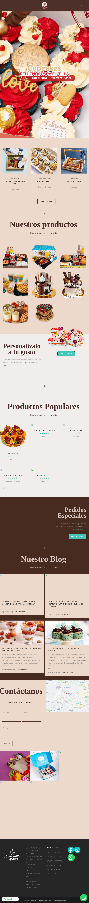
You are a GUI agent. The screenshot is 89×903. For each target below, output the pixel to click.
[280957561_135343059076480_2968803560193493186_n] (44, 765)
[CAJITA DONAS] (64, 425)
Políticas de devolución (60, 900)
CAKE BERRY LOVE (53, 853)
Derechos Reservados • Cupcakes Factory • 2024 (38, 900)
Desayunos (15, 253)
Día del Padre (16, 160)
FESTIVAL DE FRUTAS (54, 857)
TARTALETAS (13, 453)
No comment (20, 612)
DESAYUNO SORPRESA (55, 861)
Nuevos (51, 160)
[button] (10, 899)
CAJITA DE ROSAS (13, 475)
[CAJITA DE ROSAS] (1, 470)
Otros (15, 308)
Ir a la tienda (66, 353)
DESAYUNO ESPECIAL (54, 865)
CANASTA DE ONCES (44, 430)
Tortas (44, 308)
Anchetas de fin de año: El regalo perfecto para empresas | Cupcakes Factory (65, 604)
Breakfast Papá (75, 163)
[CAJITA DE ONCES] (32, 470)
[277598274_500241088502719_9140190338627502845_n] (44, 795)
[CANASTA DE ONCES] (32, 425)
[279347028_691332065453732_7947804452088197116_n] (74, 765)
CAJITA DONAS (75, 430)
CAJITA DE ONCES (44, 475)
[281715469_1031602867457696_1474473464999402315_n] (15, 765)
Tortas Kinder (44, 280)
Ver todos (46, 202)
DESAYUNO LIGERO (54, 869)
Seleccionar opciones (48, 177)
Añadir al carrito (16, 179)
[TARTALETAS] (13, 436)
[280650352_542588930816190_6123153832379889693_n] (15, 795)
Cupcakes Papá (47, 163)
